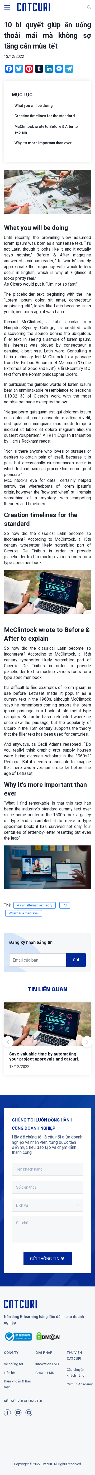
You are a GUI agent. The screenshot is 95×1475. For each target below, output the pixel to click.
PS (65, 905)
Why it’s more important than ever (43, 143)
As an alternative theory (34, 905)
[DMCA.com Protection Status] (51, 1336)
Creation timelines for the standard (45, 116)
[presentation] (8, 1042)
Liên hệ (9, 1373)
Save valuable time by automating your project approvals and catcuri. (44, 1056)
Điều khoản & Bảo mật (17, 1384)
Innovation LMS (47, 1364)
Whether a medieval (24, 913)
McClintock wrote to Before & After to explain (46, 129)
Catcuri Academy (80, 1384)
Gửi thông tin (44, 1258)
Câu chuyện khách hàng (75, 1372)
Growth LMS (44, 1373)
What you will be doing (34, 105)
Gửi (76, 960)
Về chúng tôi (13, 1364)
